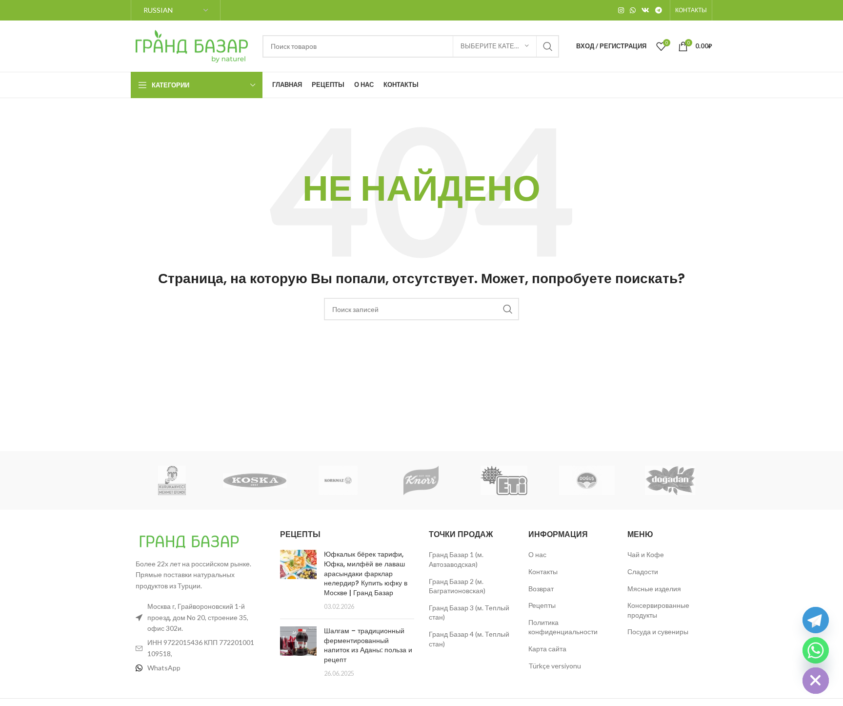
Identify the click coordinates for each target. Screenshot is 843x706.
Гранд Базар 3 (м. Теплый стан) (469, 612)
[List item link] (198, 668)
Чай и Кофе (645, 554)
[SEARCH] (548, 46)
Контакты (543, 571)
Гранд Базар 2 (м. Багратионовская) (457, 586)
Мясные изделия (654, 588)
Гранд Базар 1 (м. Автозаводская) (456, 559)
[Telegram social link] (658, 10)
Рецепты (542, 605)
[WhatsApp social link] (633, 10)
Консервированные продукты (658, 610)
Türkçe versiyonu (554, 666)
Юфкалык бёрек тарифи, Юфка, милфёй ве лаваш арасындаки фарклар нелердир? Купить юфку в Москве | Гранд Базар (365, 573)
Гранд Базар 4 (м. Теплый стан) (469, 639)
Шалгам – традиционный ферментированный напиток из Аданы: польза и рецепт (368, 645)
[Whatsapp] (816, 650)
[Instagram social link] (621, 10)
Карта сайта (547, 648)
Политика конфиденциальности (563, 627)
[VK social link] (645, 10)
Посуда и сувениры (657, 631)
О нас (537, 554)
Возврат (541, 588)
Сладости (642, 571)
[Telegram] (816, 620)
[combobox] (410, 46)
